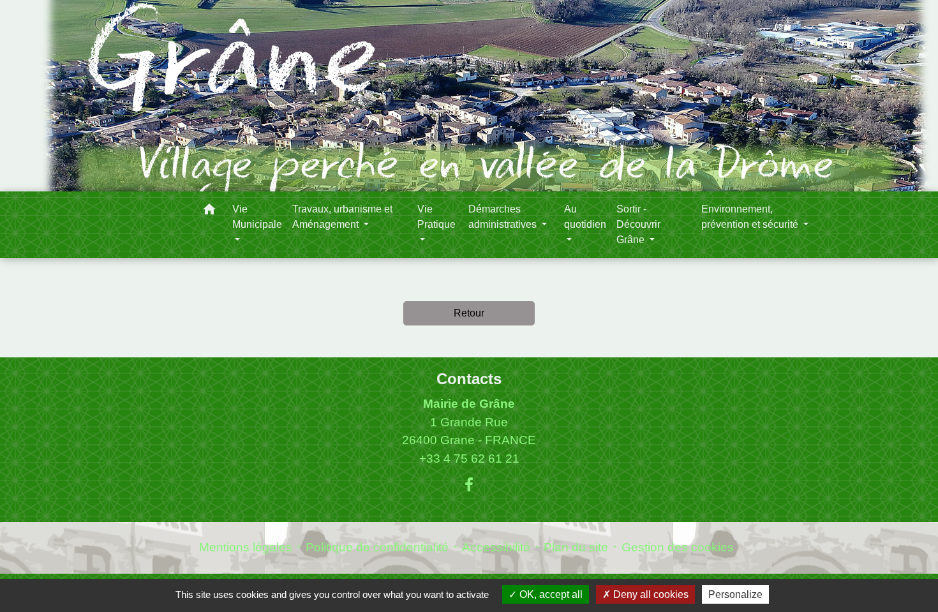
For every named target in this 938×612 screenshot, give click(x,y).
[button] (209, 212)
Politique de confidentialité (377, 547)
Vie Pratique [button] (436, 217)
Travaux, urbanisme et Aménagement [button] (342, 217)
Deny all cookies (650, 594)
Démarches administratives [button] (503, 217)
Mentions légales (245, 547)
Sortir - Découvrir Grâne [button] (638, 224)
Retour (469, 313)
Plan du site (576, 547)
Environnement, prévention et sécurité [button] (751, 217)
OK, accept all (550, 594)
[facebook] (469, 485)
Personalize (735, 594)
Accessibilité (496, 547)
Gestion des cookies (678, 547)
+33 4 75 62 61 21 (469, 458)
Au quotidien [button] (585, 217)
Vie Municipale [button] (257, 217)
